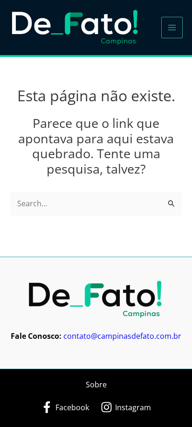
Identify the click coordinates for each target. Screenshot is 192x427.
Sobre (96, 384)
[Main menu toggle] (172, 27)
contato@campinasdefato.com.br (122, 336)
